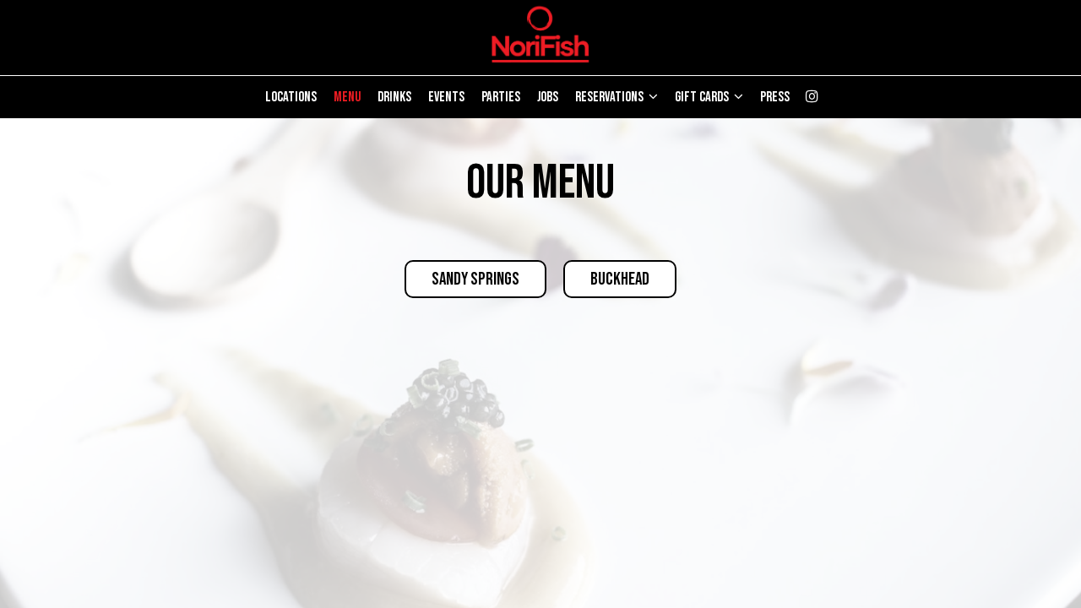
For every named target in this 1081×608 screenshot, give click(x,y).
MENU (347, 97)
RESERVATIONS (610, 97)
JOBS (547, 97)
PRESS (775, 97)
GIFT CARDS (703, 97)
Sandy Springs (475, 279)
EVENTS (446, 97)
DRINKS (394, 97)
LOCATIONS (291, 97)
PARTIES (500, 97)
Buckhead (619, 279)
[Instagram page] (811, 96)
